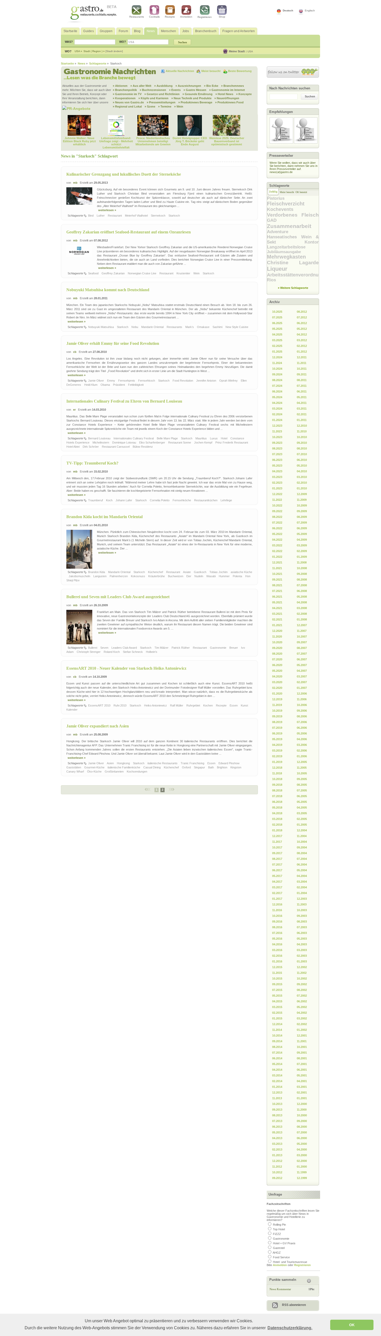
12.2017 (277, 836)
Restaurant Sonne (180, 442)
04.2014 (277, 1069)
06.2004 (302, 864)
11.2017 (277, 841)
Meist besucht (211, 71)
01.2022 (277, 556)
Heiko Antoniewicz (156, 705)
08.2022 (277, 516)
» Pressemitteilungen (161, 102)
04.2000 (302, 1149)
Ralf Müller (177, 705)
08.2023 (277, 448)
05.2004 (302, 870)
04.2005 (302, 807)
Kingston (236, 767)
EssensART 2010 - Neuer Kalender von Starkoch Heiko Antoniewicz (126, 668)
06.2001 (302, 1069)
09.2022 (277, 511)
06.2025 (277, 323)
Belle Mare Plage (168, 438)
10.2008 (302, 568)
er (74, 409)
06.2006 (302, 727)
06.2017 (277, 870)
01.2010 (302, 488)
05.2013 (277, 1132)
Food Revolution (183, 380)
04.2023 (277, 471)
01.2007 (302, 687)
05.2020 (277, 670)
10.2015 (277, 978)
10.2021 (277, 573)
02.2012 (302, 345)
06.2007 (302, 659)
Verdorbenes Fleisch (293, 215)
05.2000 (302, 1143)
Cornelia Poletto (160, 500)
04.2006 (302, 739)
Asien (111, 763)
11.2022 (277, 499)
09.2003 (302, 915)
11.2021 (277, 568)
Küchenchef (156, 572)
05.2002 (302, 1007)
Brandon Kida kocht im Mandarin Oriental (104, 517)
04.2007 (302, 670)
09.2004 (302, 847)
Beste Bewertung (240, 71)
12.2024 (277, 357)
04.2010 (302, 471)
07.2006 (302, 722)
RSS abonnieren (294, 1305)
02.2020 (277, 687)
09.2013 (277, 1109)
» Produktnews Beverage (195, 102)
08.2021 (277, 585)
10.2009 (302, 505)
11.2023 (277, 431)
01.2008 (302, 619)
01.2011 (302, 419)
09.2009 (302, 511)
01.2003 (302, 961)
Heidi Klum (91, 384)
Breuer (234, 647)
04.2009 (302, 539)
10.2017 (277, 847)
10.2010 (302, 437)
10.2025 (277, 311)
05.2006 (302, 733)
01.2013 (277, 1155)
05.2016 (277, 938)
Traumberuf (96, 500)
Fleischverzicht (286, 203)
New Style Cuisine (237, 326)
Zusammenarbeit (289, 226)
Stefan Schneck (133, 651)
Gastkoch (200, 572)
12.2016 (277, 904)
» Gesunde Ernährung (197, 94)
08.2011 (302, 380)
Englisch (310, 10)
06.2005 (302, 796)
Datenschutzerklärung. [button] (289, 1328)
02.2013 (277, 1149)
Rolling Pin (279, 1224)
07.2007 (302, 653)
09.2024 (277, 374)
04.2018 (277, 813)
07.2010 (302, 454)
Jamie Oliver (96, 380)
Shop (222, 16)
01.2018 (277, 830)
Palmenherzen (119, 576)
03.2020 (277, 682)
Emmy (111, 380)
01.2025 (277, 351)
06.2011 (302, 391)
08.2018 (277, 790)
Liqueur (277, 269)
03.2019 (277, 750)
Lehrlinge (227, 500)
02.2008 (302, 613)
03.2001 (302, 1086)
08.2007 (302, 647)
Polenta (238, 576)
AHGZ (277, 1252)
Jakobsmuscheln (80, 576)
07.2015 (277, 989)
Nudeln (199, 576)
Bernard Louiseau (99, 438)
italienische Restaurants (162, 763)
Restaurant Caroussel (116, 446)
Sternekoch (158, 215)
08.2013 (277, 1115)
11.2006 (302, 699)
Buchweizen (176, 576)
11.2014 (277, 1029)
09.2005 (302, 779)
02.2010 (302, 482)
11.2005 (302, 767)
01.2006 (302, 756)
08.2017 (277, 858)
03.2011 (302, 408)
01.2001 (302, 1098)
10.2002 (302, 978)
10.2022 (277, 505)
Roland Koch (112, 651)
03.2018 (277, 818)
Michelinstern (101, 442)
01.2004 (302, 893)
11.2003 (302, 904)
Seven (104, 647)
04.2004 (302, 875)
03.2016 (277, 950)
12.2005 (302, 761)
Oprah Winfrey (228, 380)
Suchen (310, 96)
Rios (271, 280)
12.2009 (302, 494)
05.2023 (277, 465)
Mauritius (201, 438)
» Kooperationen (124, 98)
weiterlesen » (107, 210)
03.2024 (277, 408)
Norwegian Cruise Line (142, 273)
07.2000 (302, 1132)
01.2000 (302, 1166)
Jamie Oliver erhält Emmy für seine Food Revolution (112, 343)
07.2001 (302, 1064)
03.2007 (302, 676)
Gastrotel (279, 1247)
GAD (272, 220)
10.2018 (277, 779)
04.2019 (277, 744)
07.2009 (302, 522)
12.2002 (302, 967)
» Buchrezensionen (153, 89)
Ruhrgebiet (193, 705)
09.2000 (302, 1121)
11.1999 (302, 1172)
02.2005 (302, 818)
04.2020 (277, 676)
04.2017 (277, 881)
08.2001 (302, 1058)
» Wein (178, 106)
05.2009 (302, 533)
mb (75, 182)
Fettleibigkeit (136, 384)
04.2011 (302, 402)
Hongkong (124, 763)
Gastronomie (218, 647)
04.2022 (277, 539)
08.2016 (277, 927)
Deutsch (288, 10)
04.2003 (302, 944)
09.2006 (302, 710)
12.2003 (302, 898)
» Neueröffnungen (226, 98)
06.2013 (277, 1126)
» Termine (164, 106)
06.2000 (302, 1138)
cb (74, 351)
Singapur (200, 767)
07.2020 (277, 659)
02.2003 (302, 955)
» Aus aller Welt (140, 85)
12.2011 (302, 357)
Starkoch (174, 215)
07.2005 (302, 790)
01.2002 (302, 1029)
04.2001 (302, 1081)
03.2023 (277, 476)
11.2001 (302, 1041)
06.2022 (277, 528)
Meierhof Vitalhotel (137, 215)
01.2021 (277, 625)
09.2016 (277, 921)
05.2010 (302, 465)
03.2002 (302, 1018)
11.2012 (277, 1166)
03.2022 (277, 545)
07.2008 (302, 585)
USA (250, 51)
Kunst (245, 705)
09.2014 (277, 1041)
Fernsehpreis (127, 380)
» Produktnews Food (229, 102)
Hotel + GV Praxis (284, 1243)
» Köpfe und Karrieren (153, 98)
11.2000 (302, 1109)
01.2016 (277, 961)
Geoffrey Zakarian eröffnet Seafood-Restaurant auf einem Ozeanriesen (128, 232)
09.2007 (302, 642)
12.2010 (302, 425)
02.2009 (302, 551)
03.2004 (302, 881)
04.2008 (302, 602)
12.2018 (277, 767)
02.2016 (277, 955)
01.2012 (302, 351)
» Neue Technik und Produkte (191, 98)
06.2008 (302, 590)
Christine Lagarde (293, 262)
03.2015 (277, 1007)
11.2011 (301, 363)
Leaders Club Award (124, 647)
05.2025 (277, 328)
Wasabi (211, 576)
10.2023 (277, 437)
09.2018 (277, 784)
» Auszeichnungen (188, 85)
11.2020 (277, 636)
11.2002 (302, 972)
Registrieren (204, 17)
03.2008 (302, 608)
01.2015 (277, 1018)
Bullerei (93, 647)
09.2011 (302, 374)
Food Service (281, 1257)
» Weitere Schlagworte (293, 287)
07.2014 (277, 1052)
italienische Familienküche (124, 767)
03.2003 (302, 950)
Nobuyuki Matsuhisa (101, 326)
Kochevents (280, 209)
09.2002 (302, 984)
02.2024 (277, 414)
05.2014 (277, 1064)
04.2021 (277, 608)
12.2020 (277, 630)
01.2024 (277, 419)
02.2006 (302, 750)
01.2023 (277, 488)
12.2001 (302, 1035)
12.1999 (302, 1178)
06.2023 (277, 459)
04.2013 (277, 1138)
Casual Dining (152, 767)
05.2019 (277, 739)
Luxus (214, 438)
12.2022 (277, 494)
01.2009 (302, 556)
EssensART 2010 (99, 705)
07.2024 (277, 385)
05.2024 (277, 397)
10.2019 (277, 710)
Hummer (224, 576)
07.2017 (277, 864)
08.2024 (277, 380)
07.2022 (277, 522)
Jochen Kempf (203, 442)
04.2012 (302, 334)
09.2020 (277, 647)
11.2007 (302, 630)
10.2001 (302, 1046)
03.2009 (302, 545)
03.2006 (302, 744)
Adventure (277, 231)
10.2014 (277, 1035)
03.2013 (277, 1143)
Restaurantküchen (206, 500)
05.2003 (302, 938)
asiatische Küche (241, 572)
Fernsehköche (182, 500)
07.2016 (277, 932)
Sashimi (218, 326)
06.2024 (277, 391)
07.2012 (302, 317)
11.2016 (277, 910)
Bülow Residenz (143, 446)
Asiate (187, 572)
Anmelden (186, 16)
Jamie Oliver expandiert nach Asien (97, 726)
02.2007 (302, 682)
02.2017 (277, 893)
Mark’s (190, 326)
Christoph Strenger (89, 651)
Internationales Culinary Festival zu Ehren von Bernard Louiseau (124, 401)
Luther (101, 215)
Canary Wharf (75, 771)
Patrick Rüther (181, 647)
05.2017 (277, 875)
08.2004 (302, 853)
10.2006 (302, 704)
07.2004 (302, 858)
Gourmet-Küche (94, 767)
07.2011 (302, 385)
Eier (189, 576)
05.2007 (302, 665)
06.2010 (302, 459)
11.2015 (277, 972)
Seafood (93, 273)
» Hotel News (224, 94)
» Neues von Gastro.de (128, 102)
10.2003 (302, 910)
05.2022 (277, 533)
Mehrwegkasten (286, 257)
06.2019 (277, 733)
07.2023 (277, 454)
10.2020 (277, 642)
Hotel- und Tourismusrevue (290, 1261)
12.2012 (277, 1160)
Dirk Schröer (91, 446)
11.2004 (302, 836)
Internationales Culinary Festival (134, 438)
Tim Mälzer (161, 647)
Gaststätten (74, 767)
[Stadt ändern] (114, 51)
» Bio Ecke (211, 85)
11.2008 (302, 562)
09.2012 (277, 1178)
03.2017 (277, 887)
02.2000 (302, 1160)
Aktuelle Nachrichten (180, 71)
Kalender (72, 709)
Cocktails (154, 16)
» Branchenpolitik (125, 89)
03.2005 (302, 813)
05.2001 (302, 1075)
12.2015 (277, 967)
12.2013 (277, 1092)
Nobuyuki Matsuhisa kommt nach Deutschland (107, 290)
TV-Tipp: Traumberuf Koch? (92, 463)
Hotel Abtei (73, 446)
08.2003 (302, 921)
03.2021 (277, 613)
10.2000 (302, 1115)
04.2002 (302, 1012)
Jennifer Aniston (206, 380)
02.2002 (302, 1024)
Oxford (187, 767)
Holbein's (152, 651)
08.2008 (302, 579)
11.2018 (277, 773)
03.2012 (302, 340)
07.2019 (277, 727)
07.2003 (302, 927)
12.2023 (277, 425)
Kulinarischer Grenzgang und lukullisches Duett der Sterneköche (123, 174)
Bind (91, 215)
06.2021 (277, 596)
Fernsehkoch (147, 380)
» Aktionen (120, 85)
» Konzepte (244, 94)
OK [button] (352, 1325)
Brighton (222, 767)
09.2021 (277, 579)
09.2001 (302, 1052)
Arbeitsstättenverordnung (295, 274)
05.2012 (302, 328)
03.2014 (277, 1075)
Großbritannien (114, 771)
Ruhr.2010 (120, 705)
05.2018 (277, 807)
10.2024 (277, 368)
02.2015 (277, 1012)
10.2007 (302, 636)
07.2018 (277, 796)
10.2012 (277, 1172)
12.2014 (277, 1024)
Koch (109, 500)
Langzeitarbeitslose (286, 247)
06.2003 (302, 932)
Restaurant (115, 215)
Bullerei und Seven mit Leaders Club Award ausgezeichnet (118, 597)
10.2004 (302, 841)
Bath (211, 767)
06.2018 (277, 801)
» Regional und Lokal (127, 106)
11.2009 (302, 499)
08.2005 (302, 784)
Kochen (208, 705)
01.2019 (277, 761)
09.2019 (277, 716)
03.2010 (302, 476)
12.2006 (302, 693)
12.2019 (277, 699)
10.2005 (302, 773)
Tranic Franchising (193, 763)
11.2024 (277, 363)
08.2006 (302, 716)
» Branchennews (232, 85)
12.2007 (302, 625)
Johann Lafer (124, 500)
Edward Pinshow (229, 763)
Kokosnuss (138, 576)
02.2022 (277, 551)
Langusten (100, 576)
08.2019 (277, 722)
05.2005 (302, 801)
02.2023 (277, 482)
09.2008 (302, 573)
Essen (234, 705)
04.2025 (277, 334)
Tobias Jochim (218, 572)
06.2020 (277, 665)
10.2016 (277, 915)
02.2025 (277, 345)
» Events (175, 89)
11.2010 (302, 431)
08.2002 (302, 989)
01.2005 (302, 824)
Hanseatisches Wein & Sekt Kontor (293, 239)
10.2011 (302, 368)
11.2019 (277, 704)
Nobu (135, 326)
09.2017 (277, 853)
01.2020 (277, 693)
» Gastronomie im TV (127, 94)
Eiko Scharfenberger (152, 442)
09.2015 (277, 984)
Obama (106, 384)
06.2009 (302, 528)
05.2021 (277, 602)
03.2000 (302, 1155)
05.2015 (277, 995)
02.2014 (277, 1081)
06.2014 (277, 1058)
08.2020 (277, 653)
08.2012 (302, 311)
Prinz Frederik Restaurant (232, 442)
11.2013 (277, 1098)
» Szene (150, 106)
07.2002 (302, 995)
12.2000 (302, 1103)
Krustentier (184, 273)
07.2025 (277, 317)
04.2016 (277, 944)
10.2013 (277, 1103)
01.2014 (277, 1086)
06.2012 (302, 323)
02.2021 (277, 619)
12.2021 (277, 562)
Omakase (203, 326)
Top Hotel (279, 1229)
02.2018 (277, 824)
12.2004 (302, 830)
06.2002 (302, 1001)
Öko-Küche (94, 771)
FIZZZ (277, 1233)
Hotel (224, 438)
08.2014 (277, 1046)
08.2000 (302, 1126)
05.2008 (302, 596)
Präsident (119, 384)
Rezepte (170, 16)
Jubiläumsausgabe (284, 251)
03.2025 (277, 340)
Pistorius (276, 198)
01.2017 (277, 898)
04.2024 (277, 402)
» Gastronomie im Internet (227, 89)
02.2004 (302, 887)
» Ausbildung (163, 85)
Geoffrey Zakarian (113, 273)
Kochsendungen (137, 771)
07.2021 (277, 590)
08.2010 (302, 448)
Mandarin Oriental (152, 326)
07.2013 (277, 1121)
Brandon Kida (97, 572)
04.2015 (277, 1001)
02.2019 (277, 756)
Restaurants (136, 16)
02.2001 (302, 1092)
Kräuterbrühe (157, 576)
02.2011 (302, 414)
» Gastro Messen (195, 89)
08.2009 (302, 516)
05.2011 (302, 397)
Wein (196, 273)
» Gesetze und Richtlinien (162, 94)
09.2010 (302, 442)
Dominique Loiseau (124, 442)
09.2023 (277, 442)
